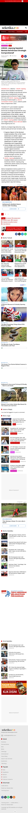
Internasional (4, 45)
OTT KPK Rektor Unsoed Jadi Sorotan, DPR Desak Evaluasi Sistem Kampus (17, 448)
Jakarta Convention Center (11, 101)
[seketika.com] (10, 27)
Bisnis (17, 274)
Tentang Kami (5, 790)
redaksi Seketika (5, 55)
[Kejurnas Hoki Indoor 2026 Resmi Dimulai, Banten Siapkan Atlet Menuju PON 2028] (4, 573)
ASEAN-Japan (6, 220)
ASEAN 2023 (17, 218)
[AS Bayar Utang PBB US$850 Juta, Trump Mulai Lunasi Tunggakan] (5, 468)
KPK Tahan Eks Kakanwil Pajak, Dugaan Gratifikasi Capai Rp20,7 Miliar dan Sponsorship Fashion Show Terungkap (6, 265)
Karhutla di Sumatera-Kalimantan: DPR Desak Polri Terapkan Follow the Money (17, 457)
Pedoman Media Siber (7, 788)
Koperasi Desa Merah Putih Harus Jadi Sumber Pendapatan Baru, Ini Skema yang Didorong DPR (19, 422)
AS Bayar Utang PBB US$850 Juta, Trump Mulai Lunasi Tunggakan (17, 467)
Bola (2, 747)
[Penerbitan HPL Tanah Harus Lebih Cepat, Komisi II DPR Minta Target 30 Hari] (7, 244)
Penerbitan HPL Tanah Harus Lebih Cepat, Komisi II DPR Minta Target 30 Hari (7, 250)
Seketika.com (5, 89)
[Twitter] (19, 234)
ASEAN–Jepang (8, 120)
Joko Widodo (6, 224)
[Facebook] (16, 234)
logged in (11, 412)
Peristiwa (3, 742)
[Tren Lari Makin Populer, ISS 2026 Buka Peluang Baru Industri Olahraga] (7, 273)
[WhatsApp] (25, 234)
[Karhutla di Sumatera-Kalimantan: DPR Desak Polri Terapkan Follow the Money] (5, 459)
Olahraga (4, 274)
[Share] (25, 56)
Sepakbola (5, 772)
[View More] (14, 730)
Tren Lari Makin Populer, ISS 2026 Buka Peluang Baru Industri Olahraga (7, 279)
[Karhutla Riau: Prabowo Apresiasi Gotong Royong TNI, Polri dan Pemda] (4, 661)
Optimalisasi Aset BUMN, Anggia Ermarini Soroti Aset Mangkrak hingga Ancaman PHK (21, 279)
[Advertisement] (14, 12)
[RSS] (14, 797)
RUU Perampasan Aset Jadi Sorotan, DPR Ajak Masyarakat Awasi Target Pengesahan (21, 250)
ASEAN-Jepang (21, 89)
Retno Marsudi (18, 122)
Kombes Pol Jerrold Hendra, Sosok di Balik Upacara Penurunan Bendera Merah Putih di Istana (17, 675)
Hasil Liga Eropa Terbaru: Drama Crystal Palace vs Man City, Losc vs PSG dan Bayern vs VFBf (17, 535)
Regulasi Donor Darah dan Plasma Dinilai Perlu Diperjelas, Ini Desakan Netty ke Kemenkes (20, 265)
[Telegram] (22, 234)
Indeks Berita (4, 785)
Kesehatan (18, 260)
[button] (26, 28)
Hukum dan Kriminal (20, 245)
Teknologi (3, 763)
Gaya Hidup (4, 756)
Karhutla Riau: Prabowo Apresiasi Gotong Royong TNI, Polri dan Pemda (17, 660)
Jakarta (15, 220)
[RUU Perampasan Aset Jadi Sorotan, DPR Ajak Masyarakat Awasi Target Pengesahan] (21, 244)
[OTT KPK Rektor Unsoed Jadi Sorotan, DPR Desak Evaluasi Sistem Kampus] (5, 450)
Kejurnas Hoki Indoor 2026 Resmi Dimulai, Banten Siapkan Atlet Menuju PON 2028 (17, 572)
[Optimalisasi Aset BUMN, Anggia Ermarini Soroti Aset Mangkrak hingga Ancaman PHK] (21, 273)
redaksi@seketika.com (10, 735)
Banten (5, 774)
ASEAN (9, 218)
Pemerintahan (5, 245)
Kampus (12, 452)
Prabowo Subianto (8, 779)
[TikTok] (11, 797)
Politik (10, 45)
